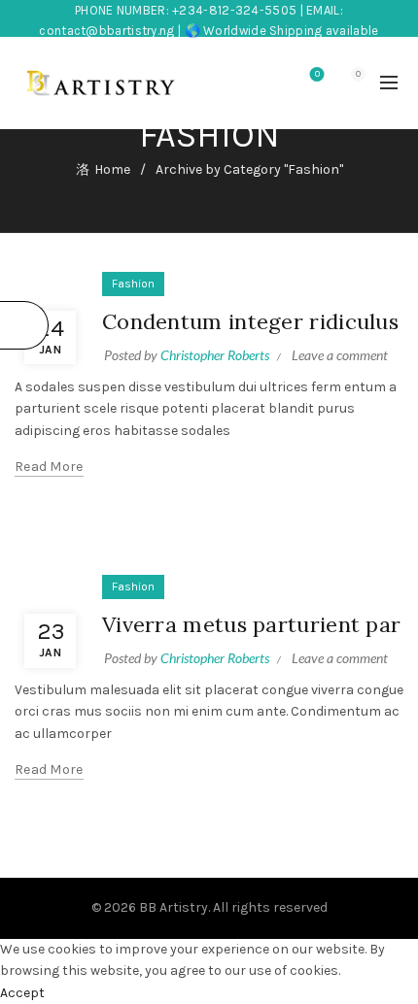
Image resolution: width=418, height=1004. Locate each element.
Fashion (133, 283)
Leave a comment (340, 355)
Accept (22, 993)
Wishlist (317, 74)
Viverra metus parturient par (251, 624)
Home (112, 169)
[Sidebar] (24, 325)
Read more (49, 466)
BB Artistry (173, 907)
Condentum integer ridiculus (250, 321)
